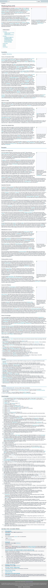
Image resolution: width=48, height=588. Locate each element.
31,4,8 (43, 399)
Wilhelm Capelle (16, 308)
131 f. (17, 399)
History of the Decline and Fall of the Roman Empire (14, 277)
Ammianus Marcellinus (32, 399)
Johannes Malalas (27, 240)
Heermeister (8, 83)
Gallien (34, 97)
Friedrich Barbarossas (18, 243)
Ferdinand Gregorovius (17, 19)
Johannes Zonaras (19, 239)
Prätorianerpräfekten (13, 77)
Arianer (4, 94)
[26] (12, 156)
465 (19, 405)
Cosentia (28, 141)
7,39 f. (8, 418)
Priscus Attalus (8, 117)
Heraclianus (29, 105)
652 (22, 407)
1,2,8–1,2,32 (29, 351)
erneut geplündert (7, 144)
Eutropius (25, 87)
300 (19, 409)
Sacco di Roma (37, 281)
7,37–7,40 (22, 346)
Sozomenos (37, 196)
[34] (45, 190)
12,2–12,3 (23, 349)
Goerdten (15, 536)
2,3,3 (13, 442)
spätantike (19, 135)
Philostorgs (6, 192)
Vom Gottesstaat (15, 164)
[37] (33, 210)
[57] (21, 333)
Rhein (22, 97)
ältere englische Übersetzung (37, 343)
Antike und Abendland (7, 460)
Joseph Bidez (5, 347)
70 (19, 425)
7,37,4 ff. (8, 407)
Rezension (11, 373)
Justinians (2, 213)
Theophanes (32, 238)
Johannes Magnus (8, 268)
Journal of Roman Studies (36, 447)
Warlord (44, 94)
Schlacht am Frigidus (25, 70)
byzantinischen (8, 238)
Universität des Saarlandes (41, 390)
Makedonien (27, 83)
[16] (41, 122)
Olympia (27, 81)
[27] (14, 158)
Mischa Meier (5, 379)
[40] (44, 226)
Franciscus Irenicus (8, 263)
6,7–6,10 (8, 412)
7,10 (26, 353)
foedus (29, 67)
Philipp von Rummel (4, 332)
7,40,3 (8, 408)
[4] (23, 71)
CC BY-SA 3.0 (18, 543)
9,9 (8, 413)
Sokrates (14, 200)
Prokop (9, 350)
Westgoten (6, 72)
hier (7, 583)
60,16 (18, 403)
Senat (12, 104)
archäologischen (11, 333)
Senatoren (33, 207)
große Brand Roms (28, 181)
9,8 (15, 412)
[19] (28, 136)
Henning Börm (17, 23)
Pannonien (3, 60)
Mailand (18, 91)
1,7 (14, 445)
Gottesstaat (38, 21)
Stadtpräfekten (3, 117)
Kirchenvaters (3, 153)
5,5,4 (8, 402)
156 (31, 418)
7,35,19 (16, 401)
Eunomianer (17, 192)
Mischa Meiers (5, 321)
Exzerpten (16, 188)
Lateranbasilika (38, 175)
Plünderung (3, 13)
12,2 (8, 403)
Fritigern (14, 64)
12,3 (20, 412)
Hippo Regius (18, 160)
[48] (33, 292)
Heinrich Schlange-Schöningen (19, 323)
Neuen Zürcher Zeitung (26, 393)
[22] (39, 141)
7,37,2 (8, 405)
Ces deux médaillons (32, 547)
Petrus (31, 170)
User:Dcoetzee (7, 575)
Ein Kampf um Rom (30, 302)
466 (13, 415)
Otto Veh (4, 350)
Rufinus (17, 77)
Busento (42, 224)
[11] (35, 97)
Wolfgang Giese (5, 374)
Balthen (15, 224)
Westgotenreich (32, 142)
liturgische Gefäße (40, 23)
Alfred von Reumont (4, 294)
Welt (24, 392)
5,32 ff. (8, 409)
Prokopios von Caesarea (28, 212)
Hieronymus (28, 10)
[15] (27, 121)
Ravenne (19, 546)
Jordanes (14, 223)
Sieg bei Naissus (32, 60)
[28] (7, 164)
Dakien (34, 61)
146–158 (25, 340)
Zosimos (5, 402)
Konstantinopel (30, 76)
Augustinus (3, 11)
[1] (16, 62)
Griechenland (27, 80)
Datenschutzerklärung (26, 586)
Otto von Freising (6, 243)
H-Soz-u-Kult (17, 373)
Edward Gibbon (9, 19)
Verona (11, 90)
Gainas (11, 88)
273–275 (14, 462)
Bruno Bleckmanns (28, 323)
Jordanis (11, 338)
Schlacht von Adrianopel (20, 66)
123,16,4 (12, 433)
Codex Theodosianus (17, 406)
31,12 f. (12, 400)
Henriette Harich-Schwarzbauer (7, 377)
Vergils (29, 157)
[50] (43, 306)
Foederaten (17, 69)
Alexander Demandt (6, 381)
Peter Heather (7, 319)
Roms (20, 9)
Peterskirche (21, 210)
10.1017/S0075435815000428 (8, 367)
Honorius (33, 74)
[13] (6, 112)
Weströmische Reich (13, 143)
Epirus (4, 103)
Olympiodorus (37, 341)
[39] (3, 221)
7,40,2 (8, 425)
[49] (23, 300)
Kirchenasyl (26, 17)
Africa (30, 118)
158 (10, 428)
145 (10, 401)
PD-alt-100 (9, 538)
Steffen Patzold (20, 329)
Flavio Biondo (24, 251)
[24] (25, 152)
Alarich (24, 8)
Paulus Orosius (11, 344)
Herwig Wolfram (41, 317)
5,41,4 (8, 410)
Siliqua (37, 113)
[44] (11, 256)
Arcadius (26, 74)
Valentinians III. (3, 187)
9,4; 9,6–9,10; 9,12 (25, 355)
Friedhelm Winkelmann (15, 348)
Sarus (25, 95)
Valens (18, 67)
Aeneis (31, 157)
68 (27, 407)
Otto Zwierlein (43, 435)
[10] (12, 96)
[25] (17, 154)
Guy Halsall (11, 23)
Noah (8, 270)
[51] (36, 312)
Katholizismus (19, 233)
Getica (23, 223)
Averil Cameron (7, 494)
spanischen (3, 177)
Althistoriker (24, 22)
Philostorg (6, 403)
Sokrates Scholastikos (30, 196)
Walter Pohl (4, 376)
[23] (41, 143)
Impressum (20, 586)
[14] (33, 114)
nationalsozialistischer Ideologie (36, 308)
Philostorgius (11, 347)
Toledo (31, 232)
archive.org (36, 520)
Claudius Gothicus (13, 59)
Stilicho (29, 77)
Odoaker (30, 248)
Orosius (7, 11)
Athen (33, 80)
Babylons (29, 247)
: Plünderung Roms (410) (8, 387)
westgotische (17, 8)
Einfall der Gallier (26, 9)
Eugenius (21, 71)
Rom (34, 109)
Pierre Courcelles (11, 325)
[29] (19, 167)
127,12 (12, 434)
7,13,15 (21, 406)
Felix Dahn (7, 302)
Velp (6, 547)
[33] (8, 188)
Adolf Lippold (4, 344)
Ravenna (18, 92)
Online (25, 472)
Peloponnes (18, 60)
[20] (32, 137)
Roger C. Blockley (5, 341)
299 (13, 404)
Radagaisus (3, 95)
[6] (4, 81)
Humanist (20, 251)
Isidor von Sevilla (26, 231)
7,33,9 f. (8, 399)
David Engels (8, 459)
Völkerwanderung (9, 54)
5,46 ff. (8, 411)
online (4, 474)
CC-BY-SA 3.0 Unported (29, 581)
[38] (10, 219)
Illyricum (29, 59)
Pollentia (7, 90)
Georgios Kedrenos (7, 239)
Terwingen (25, 61)
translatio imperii (26, 266)
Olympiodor (11, 186)
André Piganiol (3, 326)
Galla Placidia (19, 138)
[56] (30, 331)
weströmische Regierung (19, 12)
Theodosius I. (30, 66)
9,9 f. (14, 418)
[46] (9, 274)
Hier (11, 583)
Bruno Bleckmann (5, 363)
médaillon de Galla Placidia (32, 546)
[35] (11, 198)
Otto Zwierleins (23, 322)
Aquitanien (19, 142)
